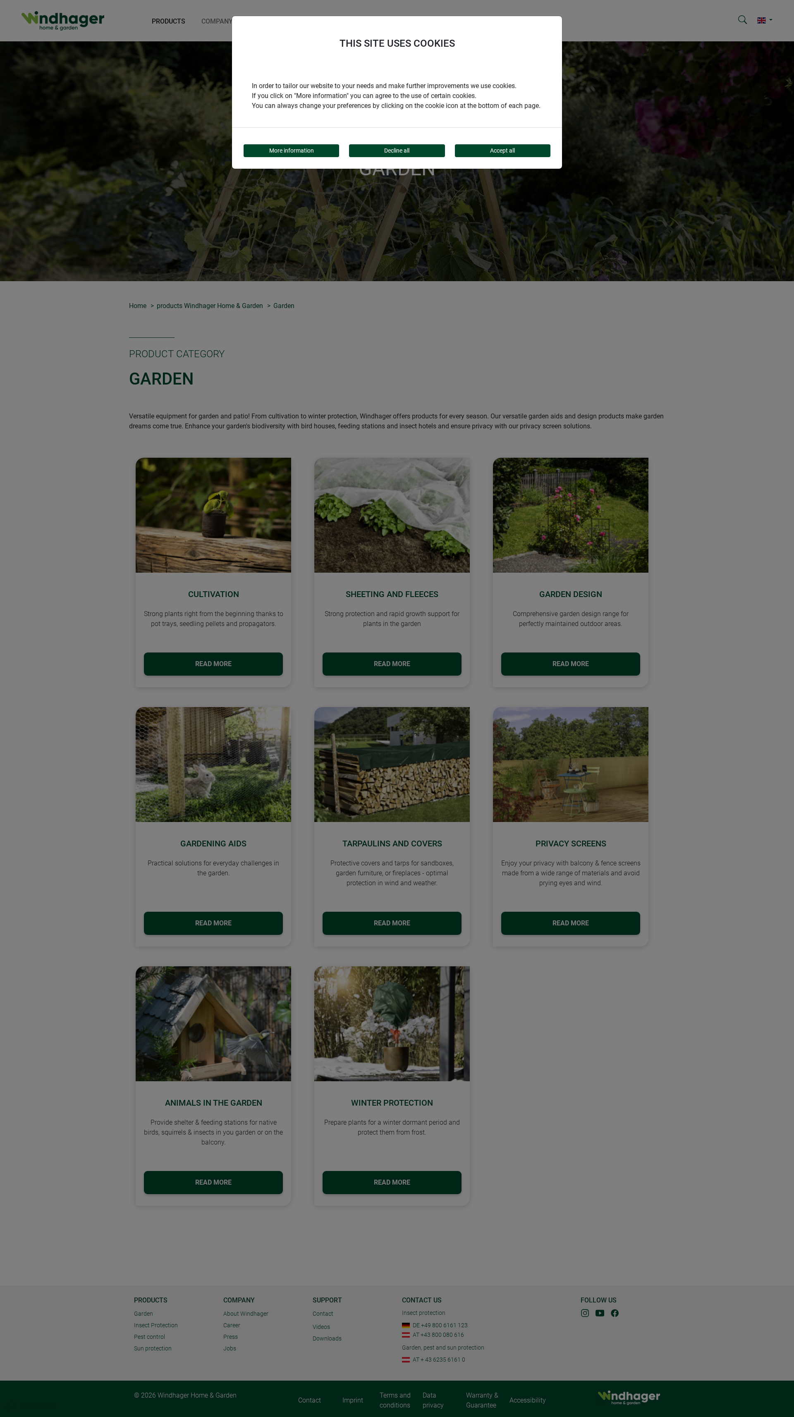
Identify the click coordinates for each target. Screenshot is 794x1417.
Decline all (396, 150)
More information (291, 150)
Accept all (502, 150)
